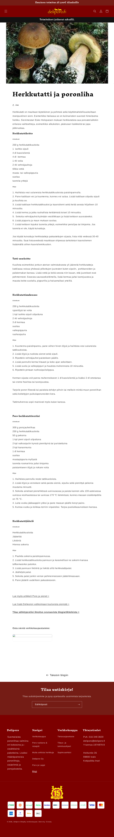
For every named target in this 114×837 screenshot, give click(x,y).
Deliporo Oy (38, 759)
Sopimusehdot (64, 752)
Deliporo (16, 822)
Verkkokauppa (39, 736)
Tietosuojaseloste (66, 736)
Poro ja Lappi (38, 765)
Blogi (34, 771)
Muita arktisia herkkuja (43, 752)
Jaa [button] (17, 105)
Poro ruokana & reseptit (39, 744)
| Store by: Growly (45, 822)
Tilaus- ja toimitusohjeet (64, 744)
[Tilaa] (79, 704)
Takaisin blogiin (59, 675)
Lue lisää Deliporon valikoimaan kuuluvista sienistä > (41, 604)
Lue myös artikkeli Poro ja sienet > (31, 596)
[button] (6, 11)
